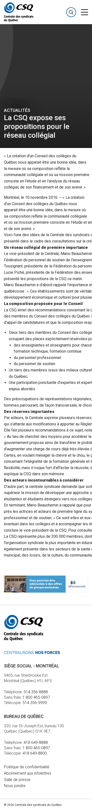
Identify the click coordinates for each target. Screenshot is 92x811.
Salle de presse (17, 779)
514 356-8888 (36, 692)
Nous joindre (15, 785)
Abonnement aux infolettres (27, 773)
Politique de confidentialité (26, 767)
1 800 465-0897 (36, 697)
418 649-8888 (36, 742)
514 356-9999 (35, 702)
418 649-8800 (35, 753)
